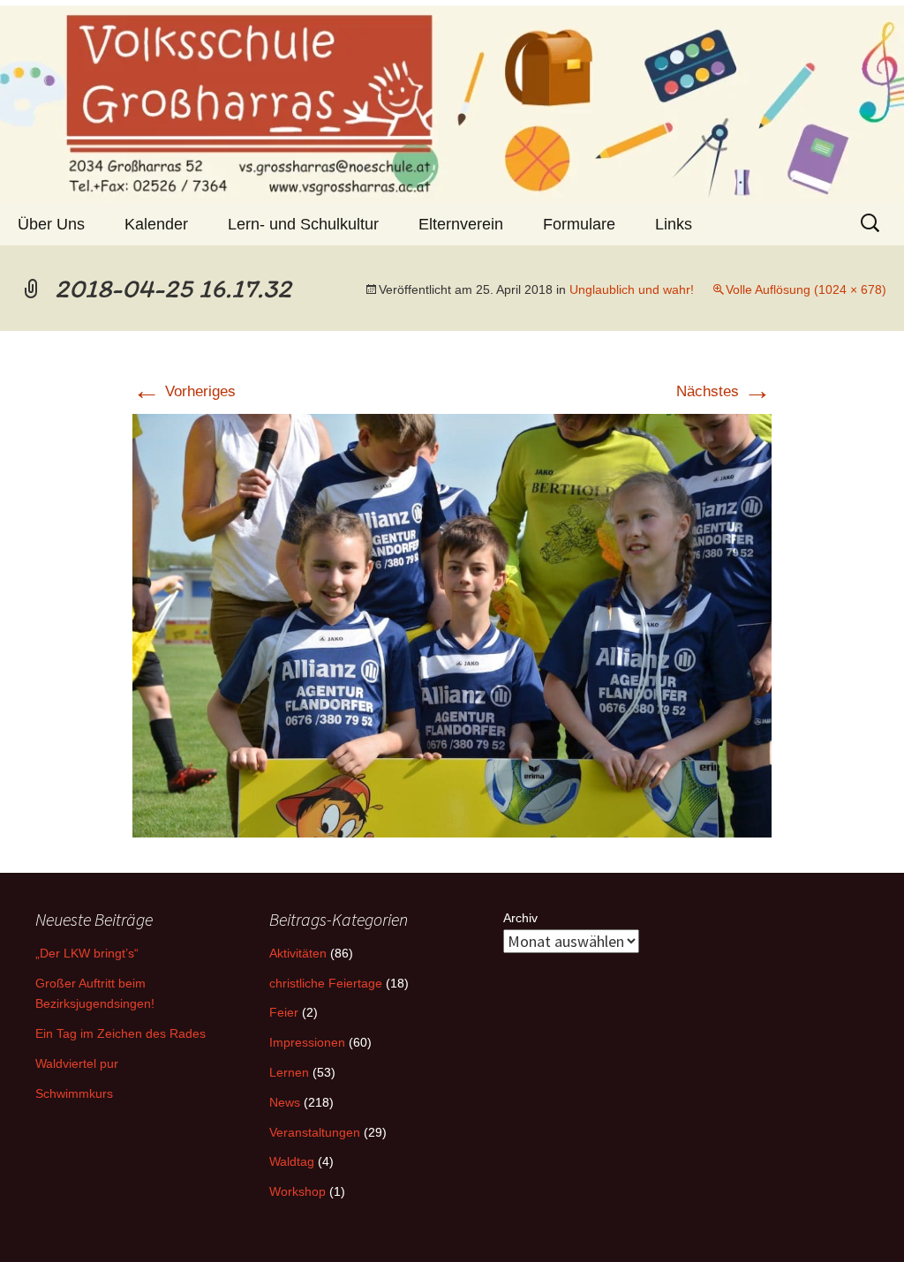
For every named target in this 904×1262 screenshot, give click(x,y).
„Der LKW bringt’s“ (87, 953)
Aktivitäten (298, 953)
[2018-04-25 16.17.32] (452, 625)
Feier (283, 1012)
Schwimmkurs (74, 1093)
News (284, 1102)
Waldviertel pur (76, 1063)
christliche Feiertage (325, 983)
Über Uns (51, 224)
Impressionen (307, 1042)
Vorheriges (184, 391)
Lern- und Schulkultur (303, 224)
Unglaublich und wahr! (631, 289)
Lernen (289, 1072)
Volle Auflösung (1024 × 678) (806, 289)
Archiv (520, 918)
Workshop (297, 1191)
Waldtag (291, 1161)
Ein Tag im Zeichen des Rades (120, 1033)
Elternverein (460, 224)
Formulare (579, 224)
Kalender (156, 224)
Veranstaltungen (314, 1132)
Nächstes (724, 391)
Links (673, 224)
